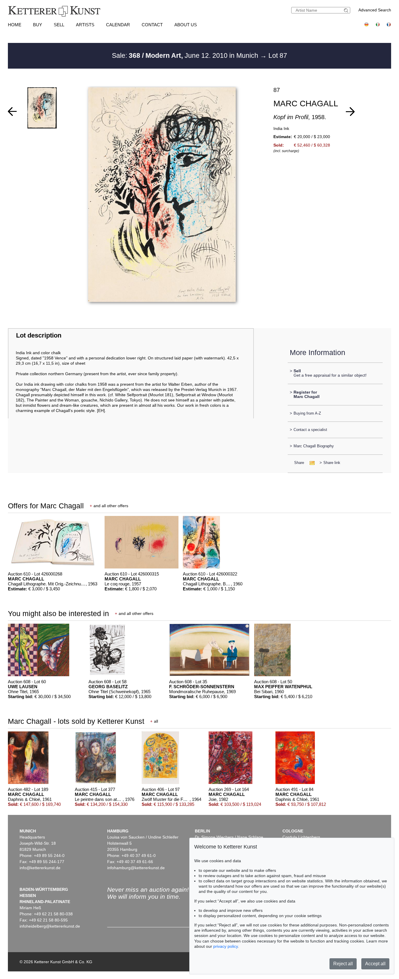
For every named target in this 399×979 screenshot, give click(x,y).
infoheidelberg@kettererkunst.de (50, 926)
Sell (59, 24)
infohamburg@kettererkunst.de (136, 867)
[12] (350, 111)
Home (14, 24)
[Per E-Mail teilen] (310, 462)
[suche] (347, 10)
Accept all (375, 963)
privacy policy (225, 946)
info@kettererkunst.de (40, 867)
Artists (85, 24)
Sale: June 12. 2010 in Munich (186, 55)
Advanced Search (374, 10)
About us (185, 24)
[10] (12, 111)
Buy (37, 24)
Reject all (343, 963)
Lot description (38, 335)
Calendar (118, 24)
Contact (152, 24)
